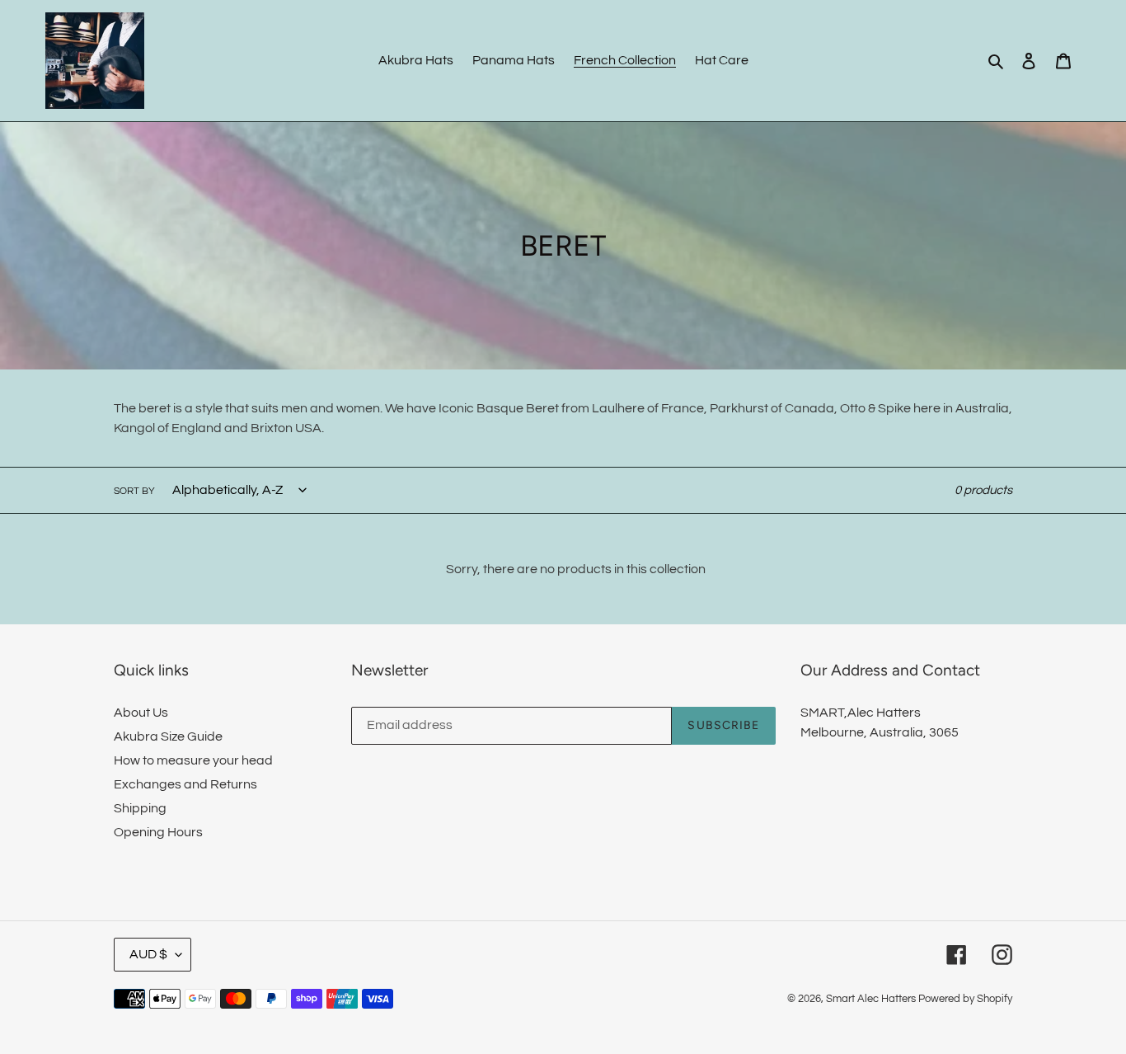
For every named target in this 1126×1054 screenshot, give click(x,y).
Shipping (140, 808)
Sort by (134, 491)
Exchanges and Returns (185, 784)
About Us (141, 712)
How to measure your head (193, 760)
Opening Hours (158, 832)
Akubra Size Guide (168, 736)
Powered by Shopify (965, 999)
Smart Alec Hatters (871, 999)
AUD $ (148, 954)
